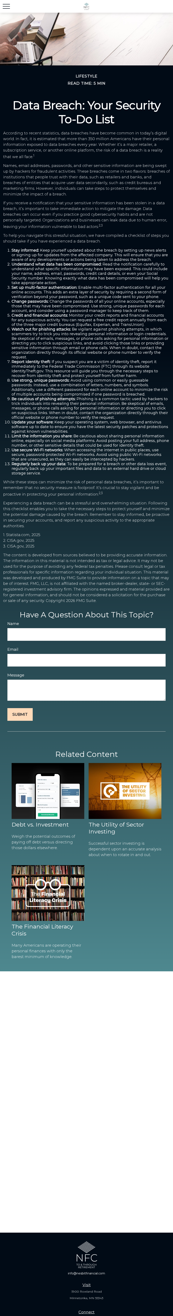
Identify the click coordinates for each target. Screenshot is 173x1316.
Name (13, 623)
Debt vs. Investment (40, 824)
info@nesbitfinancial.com (86, 1273)
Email (12, 649)
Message (15, 675)
